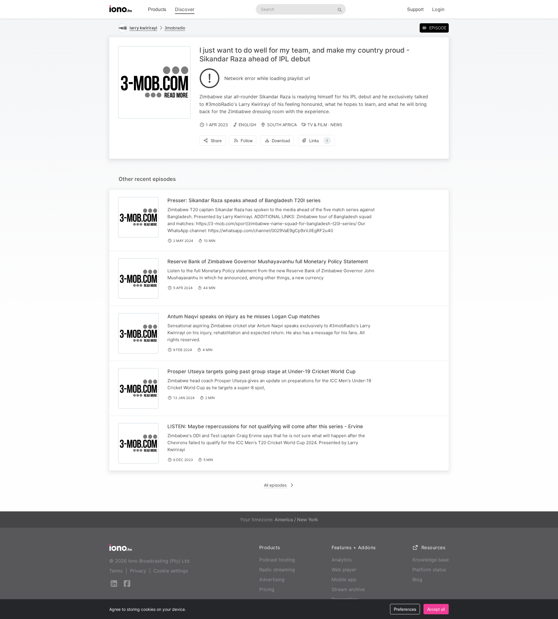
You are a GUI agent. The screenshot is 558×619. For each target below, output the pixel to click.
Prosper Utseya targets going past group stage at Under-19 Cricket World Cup (261, 371)
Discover (184, 9)
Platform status (429, 569)
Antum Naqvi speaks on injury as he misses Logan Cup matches (243, 316)
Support (415, 9)
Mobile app (344, 579)
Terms (116, 571)
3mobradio (174, 27)
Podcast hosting (277, 560)
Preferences (405, 609)
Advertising (272, 579)
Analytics (342, 560)
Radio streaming (277, 569)
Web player (344, 569)
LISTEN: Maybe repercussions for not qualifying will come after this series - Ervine (265, 426)
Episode (437, 27)
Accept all (436, 609)
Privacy (138, 571)
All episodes (275, 485)
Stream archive (348, 589)
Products (157, 9)
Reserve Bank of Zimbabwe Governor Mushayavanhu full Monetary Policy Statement (267, 261)
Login (438, 9)
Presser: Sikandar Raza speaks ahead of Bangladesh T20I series (244, 200)
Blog (417, 579)
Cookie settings (170, 571)
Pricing (266, 589)
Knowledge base (430, 560)
